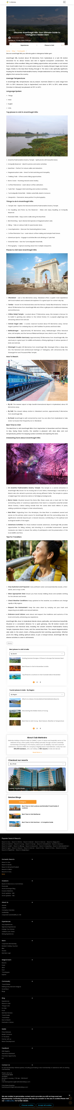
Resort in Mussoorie (32, 846)
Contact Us (6, 1065)
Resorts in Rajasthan (8, 850)
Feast (3, 965)
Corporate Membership (9, 944)
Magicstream (6, 960)
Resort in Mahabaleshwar (61, 846)
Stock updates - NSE (8, 896)
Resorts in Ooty (6, 872)
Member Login (6, 953)
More (3, 874)
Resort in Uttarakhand (44, 844)
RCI (3, 1058)
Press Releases (6, 1032)
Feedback (5, 1048)
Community (6, 981)
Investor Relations (7, 891)
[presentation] (11, 45)
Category (22, 802)
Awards (4, 905)
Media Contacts (7, 1034)
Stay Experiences (7, 924)
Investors (5, 881)
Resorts (4, 963)
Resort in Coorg (19, 844)
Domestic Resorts (8, 859)
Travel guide (21, 51)
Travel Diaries (6, 984)
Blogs (3, 991)
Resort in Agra (6, 848)
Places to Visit (49, 45)
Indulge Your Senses (8, 929)
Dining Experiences (8, 934)
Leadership (5, 912)
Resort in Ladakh (7, 846)
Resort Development (8, 1041)
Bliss (3, 948)
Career (4, 908)
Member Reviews (7, 1013)
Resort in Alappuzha (53, 842)
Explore (4, 974)
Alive (3, 967)
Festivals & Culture (8, 1022)
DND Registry (6, 1051)
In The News (5, 1037)
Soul (3, 970)
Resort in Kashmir (7, 844)
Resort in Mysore (17, 848)
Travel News (5, 1017)
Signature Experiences (9, 927)
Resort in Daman (40, 842)
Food (3, 1010)
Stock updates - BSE (8, 893)
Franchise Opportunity (9, 1056)
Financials (5, 886)
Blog (13, 51)
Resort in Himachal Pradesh (10, 867)
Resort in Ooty (49, 848)
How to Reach (6, 1020)
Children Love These (8, 931)
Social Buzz (5, 989)
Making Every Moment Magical (11, 987)
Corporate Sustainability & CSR (11, 915)
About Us (5, 902)
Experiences (25, 45)
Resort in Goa (6, 842)
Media (4, 1029)
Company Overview (8, 910)
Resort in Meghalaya (22, 850)
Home (8, 51)
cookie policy (10, 1101)
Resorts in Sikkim (7, 869)
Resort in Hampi (30, 844)
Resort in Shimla (17, 842)
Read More (37, 752)
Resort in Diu (40, 848)
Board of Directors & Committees (12, 884)
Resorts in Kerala (61, 848)
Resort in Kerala (6, 865)
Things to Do (6, 1006)
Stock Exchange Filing (8, 888)
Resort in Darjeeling (45, 846)
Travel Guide (6, 1015)
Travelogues (6, 972)
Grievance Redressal (8, 1053)
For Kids (4, 1008)
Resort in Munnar (57, 844)
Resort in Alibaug (19, 846)
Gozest (4, 951)
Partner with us (6, 1039)
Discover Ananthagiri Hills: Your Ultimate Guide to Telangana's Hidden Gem (37, 33)
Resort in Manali (28, 842)
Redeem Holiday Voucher (10, 946)
